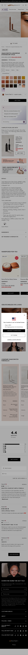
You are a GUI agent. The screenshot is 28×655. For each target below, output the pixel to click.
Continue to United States (14, 330)
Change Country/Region (14, 339)
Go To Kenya (14, 335)
